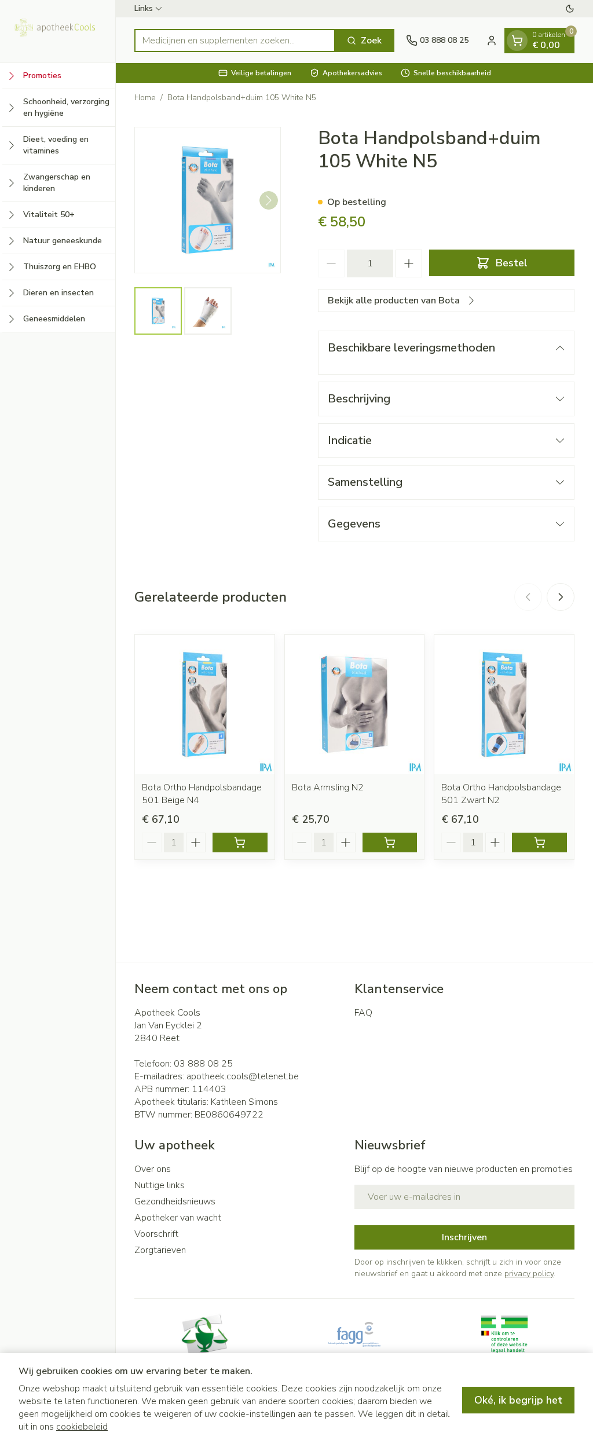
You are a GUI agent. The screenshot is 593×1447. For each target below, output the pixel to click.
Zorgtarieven (160, 1250)
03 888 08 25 (203, 1063)
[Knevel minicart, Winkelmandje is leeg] (517, 40)
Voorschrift (156, 1234)
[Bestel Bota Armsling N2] (390, 842)
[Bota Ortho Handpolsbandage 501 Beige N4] (204, 704)
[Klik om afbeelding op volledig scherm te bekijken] (207, 200)
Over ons (152, 1169)
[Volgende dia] (560, 597)
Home (145, 97)
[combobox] (234, 40)
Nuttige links (159, 1185)
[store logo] (58, 31)
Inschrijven (464, 1237)
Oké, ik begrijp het (518, 1400)
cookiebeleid (82, 1426)
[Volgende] (268, 200)
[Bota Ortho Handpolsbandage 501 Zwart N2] (504, 704)
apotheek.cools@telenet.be (242, 1076)
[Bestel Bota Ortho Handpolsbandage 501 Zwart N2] (539, 842)
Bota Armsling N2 (328, 787)
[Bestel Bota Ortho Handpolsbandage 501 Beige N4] (240, 842)
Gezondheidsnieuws (174, 1201)
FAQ (363, 1012)
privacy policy (529, 1273)
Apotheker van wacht (177, 1217)
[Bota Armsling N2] (354, 704)
